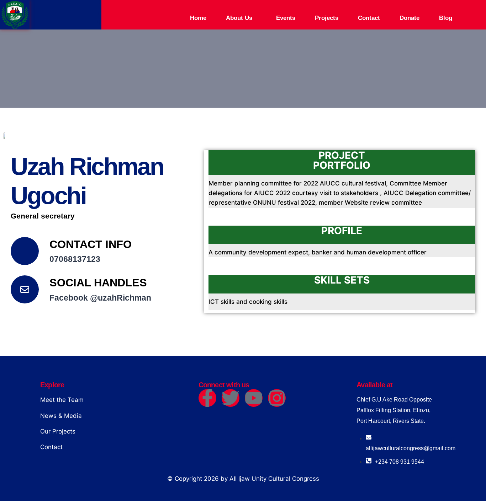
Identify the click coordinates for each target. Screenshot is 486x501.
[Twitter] (230, 398)
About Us (239, 18)
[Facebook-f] (207, 398)
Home (198, 18)
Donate (409, 18)
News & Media (61, 415)
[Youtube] (254, 398)
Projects (326, 18)
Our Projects (57, 431)
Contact (369, 18)
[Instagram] (277, 398)
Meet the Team (62, 399)
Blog (445, 18)
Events (285, 18)
